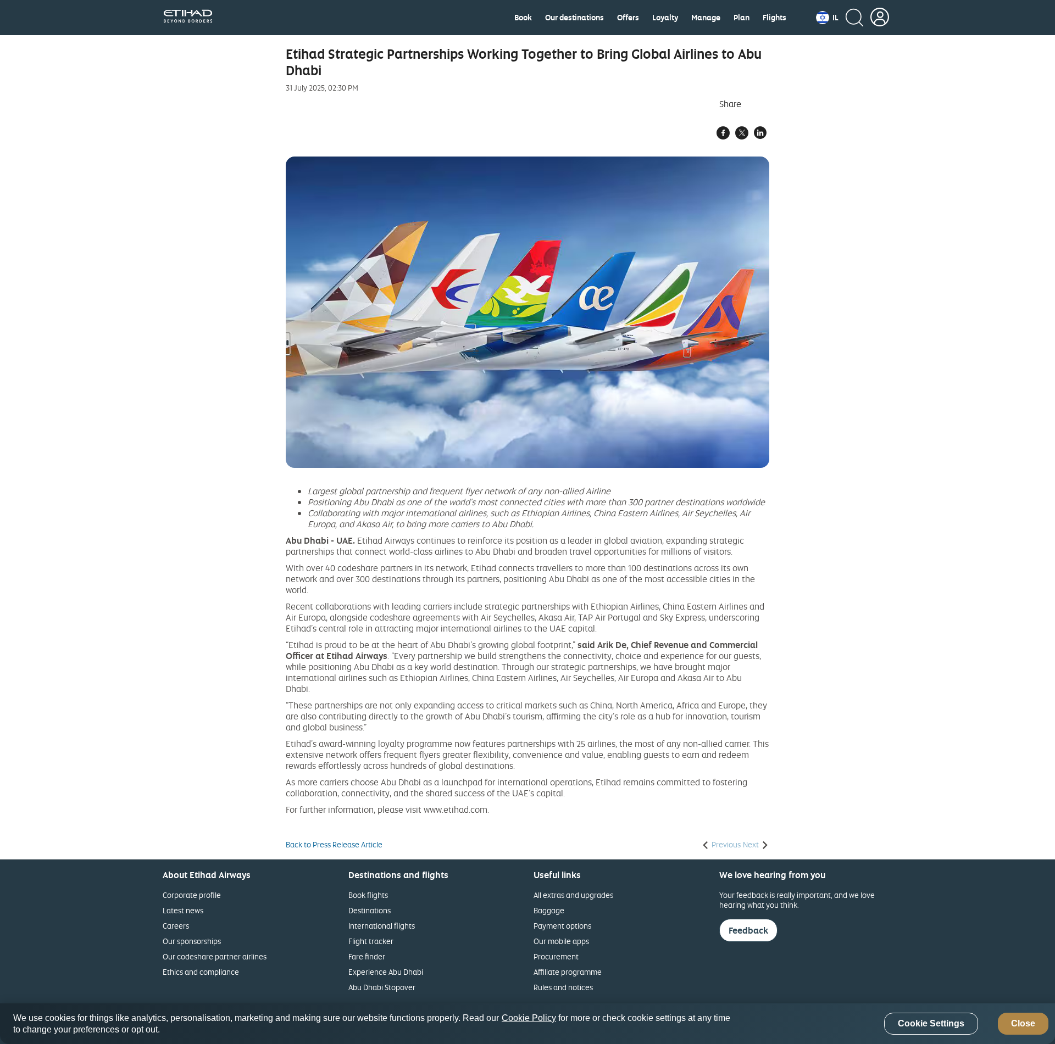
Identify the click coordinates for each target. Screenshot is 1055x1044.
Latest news (183, 910)
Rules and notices (563, 987)
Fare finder (366, 956)
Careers (176, 925)
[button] (827, 17)
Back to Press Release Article (334, 845)
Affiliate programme (568, 972)
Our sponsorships (192, 941)
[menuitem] (523, 17)
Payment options (562, 925)
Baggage (549, 910)
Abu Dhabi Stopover (381, 987)
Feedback (748, 930)
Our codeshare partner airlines (214, 956)
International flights (381, 925)
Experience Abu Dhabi (385, 972)
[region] (527, 1023)
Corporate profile (192, 895)
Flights (774, 18)
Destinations (369, 910)
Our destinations (574, 18)
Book (523, 18)
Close (1023, 1024)
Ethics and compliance (201, 972)
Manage (705, 18)
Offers (628, 18)
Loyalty (665, 18)
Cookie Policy (529, 1018)
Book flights (368, 895)
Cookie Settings (931, 1024)
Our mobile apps (561, 941)
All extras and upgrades (573, 895)
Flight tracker (370, 941)
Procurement (556, 956)
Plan (741, 18)
